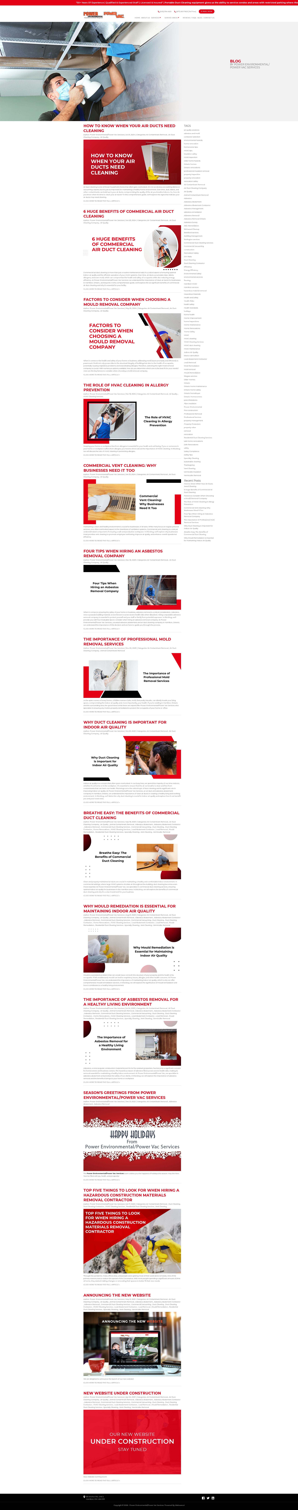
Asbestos (188, 198)
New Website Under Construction (122, 1393)
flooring (187, 280)
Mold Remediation (191, 366)
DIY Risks (188, 256)
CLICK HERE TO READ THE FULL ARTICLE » (101, 201)
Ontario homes (190, 164)
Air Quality (104, 137)
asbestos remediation (193, 212)
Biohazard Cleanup (191, 229)
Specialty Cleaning (132, 832)
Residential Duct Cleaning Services (109, 832)
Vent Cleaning (146, 832)
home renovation (191, 144)
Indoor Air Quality (191, 352)
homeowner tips (191, 147)
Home (137, 18)
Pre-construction (191, 410)
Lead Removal (162, 829)
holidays (187, 311)
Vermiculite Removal (161, 832)
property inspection (192, 174)
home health (189, 315)
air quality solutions (191, 130)
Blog (200, 18)
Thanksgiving (189, 465)
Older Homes (189, 380)
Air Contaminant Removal (156, 135)
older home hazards (192, 161)
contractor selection (192, 137)
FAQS (194, 18)
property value (190, 427)
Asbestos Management (193, 209)
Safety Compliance (191, 451)
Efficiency (188, 267)
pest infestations (190, 400)
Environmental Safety (192, 274)
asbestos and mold (192, 133)
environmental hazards (193, 140)
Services (155, 18)
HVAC (186, 335)
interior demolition (191, 356)
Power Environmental (193, 407)
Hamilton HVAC (190, 284)
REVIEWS (186, 18)
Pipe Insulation (190, 403)
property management (193, 420)
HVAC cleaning (190, 338)
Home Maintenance (192, 325)
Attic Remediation (191, 226)
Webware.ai (180, 1505)
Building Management (193, 236)
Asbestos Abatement (144, 824)
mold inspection (190, 157)
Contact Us (209, 18)
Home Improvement (192, 318)
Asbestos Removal (92, 827)
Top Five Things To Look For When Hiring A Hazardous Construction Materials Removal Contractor (131, 1195)
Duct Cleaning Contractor (93, 1206)
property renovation (192, 178)
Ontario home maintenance (195, 386)
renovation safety (191, 181)
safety (186, 448)
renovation (188, 434)
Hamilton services (191, 287)
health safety (189, 304)
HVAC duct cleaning (192, 345)
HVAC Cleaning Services (93, 396)
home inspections (191, 321)
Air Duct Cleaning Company (195, 188)
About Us (145, 18)
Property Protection (192, 424)
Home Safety (189, 332)
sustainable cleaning (192, 462)
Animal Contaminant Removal (112, 651)
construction (189, 250)
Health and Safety (191, 297)
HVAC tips (188, 150)
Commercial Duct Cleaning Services (115, 827)
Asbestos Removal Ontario (195, 219)
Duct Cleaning (158, 827)
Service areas (171, 18)
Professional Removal (193, 414)
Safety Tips (188, 455)
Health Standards (191, 308)
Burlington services (192, 239)
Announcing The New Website (117, 1295)
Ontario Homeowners (193, 397)
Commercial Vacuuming (141, 827)
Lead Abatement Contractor (143, 829)
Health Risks (189, 301)
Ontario (187, 383)
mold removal (189, 369)
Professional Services (192, 417)
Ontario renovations (192, 167)
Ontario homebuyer (192, 393)
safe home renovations (193, 441)
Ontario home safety (192, 390)
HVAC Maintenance (192, 349)
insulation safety (190, 154)
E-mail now (206, 11)
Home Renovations (101, 829)
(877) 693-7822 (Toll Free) (186, 11)
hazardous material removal (195, 291)
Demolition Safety (191, 253)
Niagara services (190, 376)
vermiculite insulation (192, 472)
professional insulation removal (196, 171)
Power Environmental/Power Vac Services (105, 1173)
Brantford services (191, 233)
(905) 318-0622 (165, 11)
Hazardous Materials (192, 294)
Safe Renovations (191, 444)
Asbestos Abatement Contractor (167, 824)
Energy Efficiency (191, 270)
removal (187, 431)
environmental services (193, 277)
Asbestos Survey (190, 222)
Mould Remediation (160, 1307)
